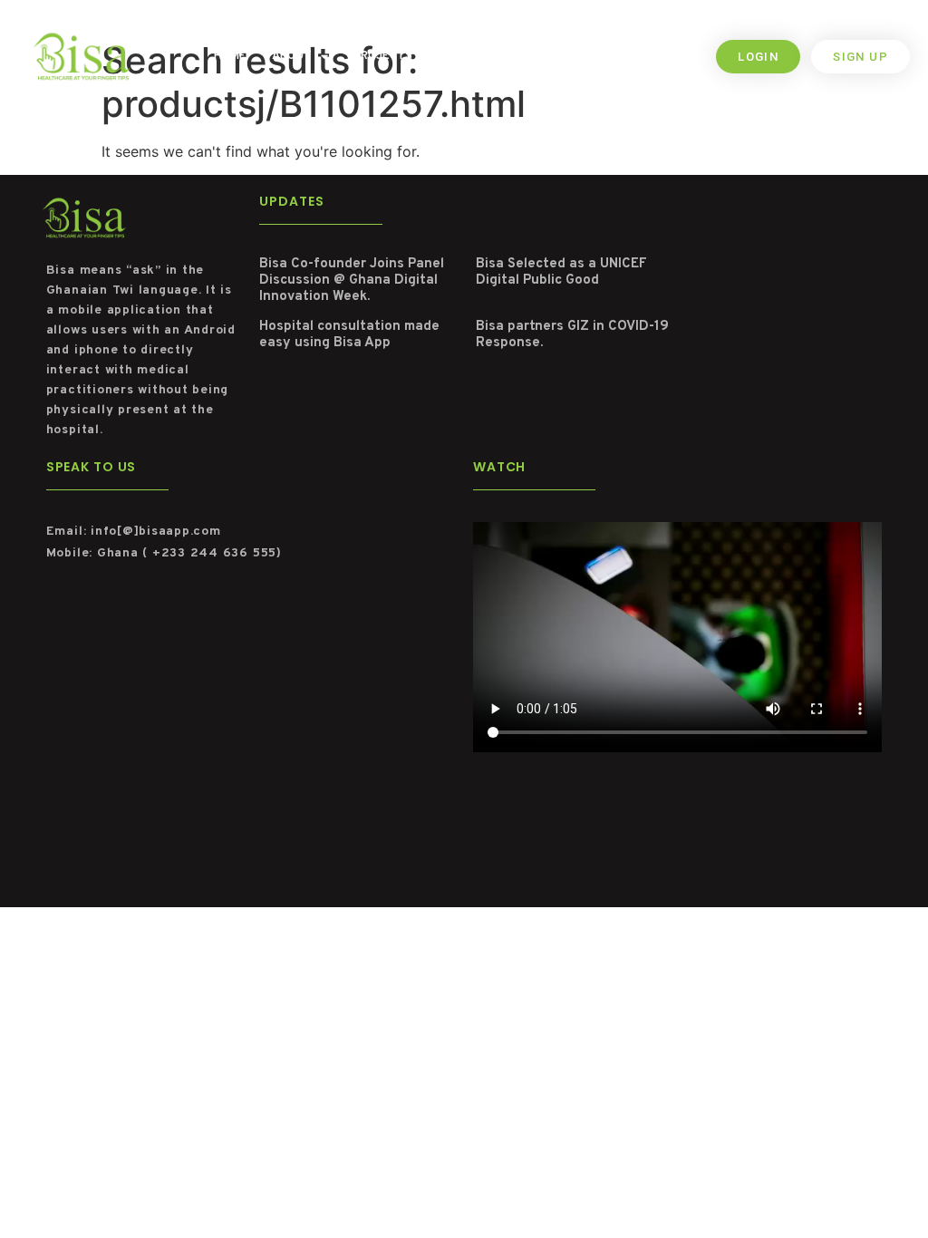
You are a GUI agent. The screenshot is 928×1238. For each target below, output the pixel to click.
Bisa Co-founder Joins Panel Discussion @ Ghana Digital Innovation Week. (351, 280)
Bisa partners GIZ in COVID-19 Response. (572, 335)
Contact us (589, 56)
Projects (382, 56)
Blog (453, 56)
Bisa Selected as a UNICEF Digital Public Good (561, 272)
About (292, 56)
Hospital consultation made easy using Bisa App (349, 335)
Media (510, 56)
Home (230, 56)
